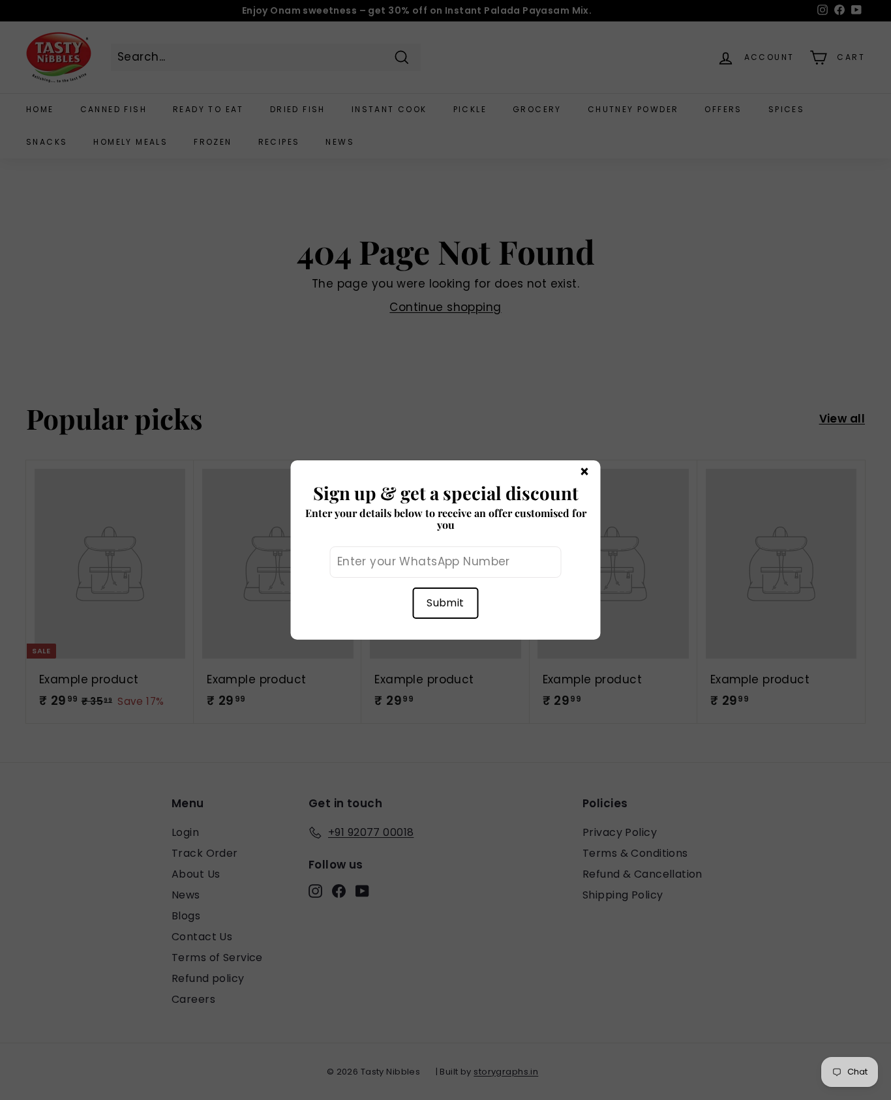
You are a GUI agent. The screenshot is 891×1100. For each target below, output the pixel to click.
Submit (445, 602)
